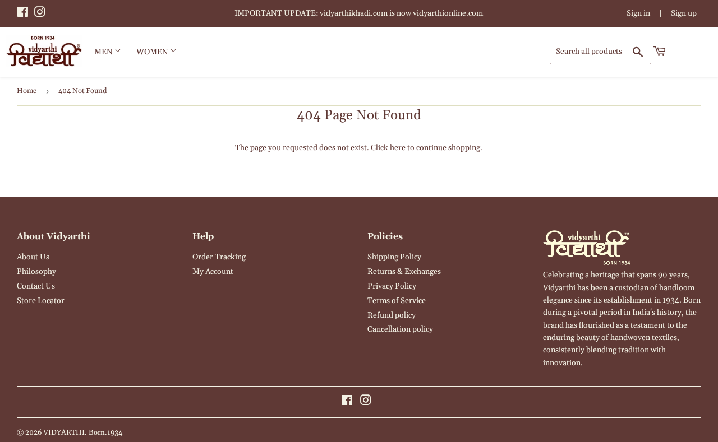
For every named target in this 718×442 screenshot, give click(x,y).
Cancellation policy (400, 329)
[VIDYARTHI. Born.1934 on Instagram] (39, 14)
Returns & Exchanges (404, 272)
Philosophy (36, 272)
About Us (33, 257)
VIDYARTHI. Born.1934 (82, 432)
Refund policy (391, 315)
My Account (212, 272)
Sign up (684, 13)
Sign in (638, 13)
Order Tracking (219, 257)
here (398, 148)
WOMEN (153, 52)
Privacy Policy (391, 286)
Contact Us (36, 286)
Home (26, 90)
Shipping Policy (394, 257)
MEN (104, 52)
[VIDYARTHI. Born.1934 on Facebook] (23, 14)
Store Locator (41, 301)
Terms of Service (396, 301)
